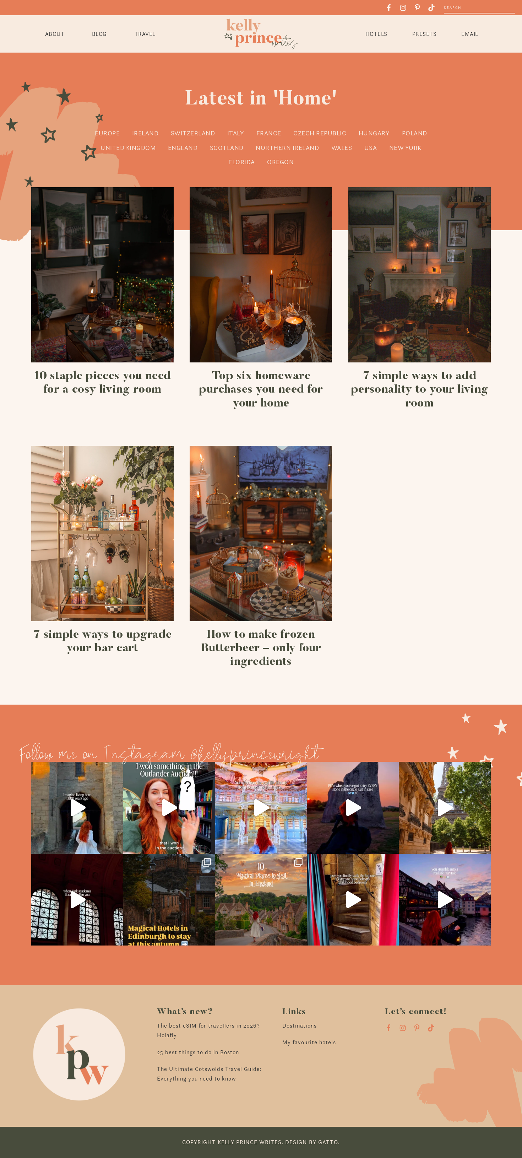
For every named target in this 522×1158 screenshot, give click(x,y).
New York (405, 148)
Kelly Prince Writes (261, 34)
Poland (414, 133)
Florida (241, 162)
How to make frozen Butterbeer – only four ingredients (261, 648)
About (55, 34)
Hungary (374, 133)
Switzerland (193, 133)
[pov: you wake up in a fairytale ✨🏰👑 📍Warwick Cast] (77, 808)
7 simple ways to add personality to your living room (419, 390)
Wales (341, 148)
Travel (145, 34)
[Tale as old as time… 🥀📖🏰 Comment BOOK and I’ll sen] (261, 808)
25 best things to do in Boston (198, 1052)
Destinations (299, 1025)
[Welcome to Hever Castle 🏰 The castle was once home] (353, 900)
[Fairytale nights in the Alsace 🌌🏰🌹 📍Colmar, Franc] (445, 900)
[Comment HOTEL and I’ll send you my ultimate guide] (169, 900)
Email (469, 34)
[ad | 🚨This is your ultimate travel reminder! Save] (445, 808)
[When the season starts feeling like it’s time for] (353, 808)
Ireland (145, 133)
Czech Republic (319, 133)
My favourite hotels (309, 1042)
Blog (99, 34)
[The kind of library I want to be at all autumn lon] (77, 900)
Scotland (227, 148)
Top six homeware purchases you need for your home (261, 390)
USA (370, 148)
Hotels (376, 34)
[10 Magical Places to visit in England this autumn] (261, 900)
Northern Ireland (287, 148)
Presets (424, 34)
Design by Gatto (311, 1142)
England (183, 148)
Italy (235, 133)
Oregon (280, 162)
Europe (107, 133)
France (268, 133)
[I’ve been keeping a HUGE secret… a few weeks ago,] (169, 808)
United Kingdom (128, 148)
